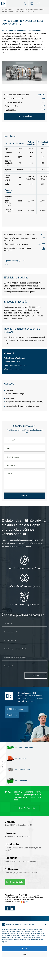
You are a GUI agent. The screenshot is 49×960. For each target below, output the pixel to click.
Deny (25, 955)
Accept (24, 948)
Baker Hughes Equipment (35, 9)
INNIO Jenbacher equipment (15, 365)
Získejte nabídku (24, 116)
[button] (45, 925)
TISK (6, 264)
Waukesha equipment (13, 369)
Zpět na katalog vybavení (15, 261)
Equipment (20, 9)
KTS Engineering (8, 9)
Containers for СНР (12, 362)
